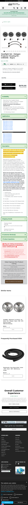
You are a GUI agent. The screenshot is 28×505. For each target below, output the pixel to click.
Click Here (20, 0)
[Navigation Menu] (3, 8)
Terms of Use (4, 447)
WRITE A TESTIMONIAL (14, 407)
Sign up (14, 429)
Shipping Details (7, 219)
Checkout (17, 439)
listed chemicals (10, 254)
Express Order (18, 441)
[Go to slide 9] (19, 51)
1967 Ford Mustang (7, 133)
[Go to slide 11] (23, 51)
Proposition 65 (7, 251)
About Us (3, 452)
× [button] (26, 482)
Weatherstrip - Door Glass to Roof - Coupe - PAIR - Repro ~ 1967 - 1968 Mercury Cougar (13, 369)
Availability (5, 96)
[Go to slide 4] (9, 51)
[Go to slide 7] (15, 51)
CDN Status (4, 467)
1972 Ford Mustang (7, 140)
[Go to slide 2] (6, 51)
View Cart (17, 437)
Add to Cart (9, 84)
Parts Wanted (4, 444)
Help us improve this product (14, 281)
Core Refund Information (20, 451)
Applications (6, 116)
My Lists (16, 444)
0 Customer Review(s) (9, 234)
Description (5, 146)
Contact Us (3, 454)
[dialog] (14, 493)
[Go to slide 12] (24, 51)
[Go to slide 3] (7, 51)
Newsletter (3, 441)
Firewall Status (5, 466)
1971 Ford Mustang (7, 139)
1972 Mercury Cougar (8, 128)
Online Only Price (23, 87)
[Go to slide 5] (11, 51)
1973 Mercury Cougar (8, 129)
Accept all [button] (7, 502)
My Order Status (18, 442)
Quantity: (4, 77)
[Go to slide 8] (17, 51)
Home (2, 437)
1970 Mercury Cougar (8, 125)
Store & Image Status (6, 464)
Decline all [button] (20, 502)
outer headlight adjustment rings (11, 182)
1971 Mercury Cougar (8, 126)
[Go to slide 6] (13, 51)
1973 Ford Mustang (7, 142)
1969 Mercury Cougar (8, 123)
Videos (2, 439)
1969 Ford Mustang (7, 136)
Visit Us (2, 455)
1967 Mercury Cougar (8, 121)
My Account (17, 446)
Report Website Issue (6, 469)
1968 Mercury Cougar (8, 122)
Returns (17, 449)
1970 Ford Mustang (7, 137)
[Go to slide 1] (4, 51)
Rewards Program (5, 442)
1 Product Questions (8, 239)
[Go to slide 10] (21, 51)
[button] (14, 491)
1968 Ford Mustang (7, 135)
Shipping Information (19, 447)
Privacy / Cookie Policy (5, 446)
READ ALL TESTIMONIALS (14, 411)
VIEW (13, 329)
